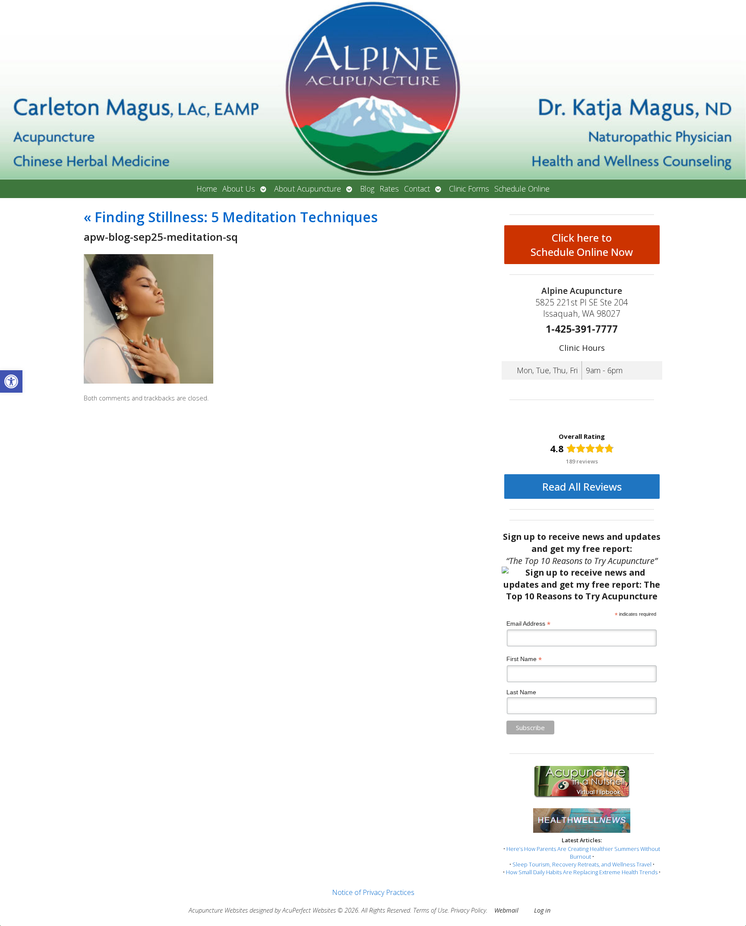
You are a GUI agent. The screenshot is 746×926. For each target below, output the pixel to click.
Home (206, 188)
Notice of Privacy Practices (373, 892)
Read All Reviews (582, 486)
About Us (238, 188)
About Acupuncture (307, 188)
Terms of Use (430, 910)
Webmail (506, 910)
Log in (542, 910)
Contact (417, 188)
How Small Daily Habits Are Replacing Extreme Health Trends (581, 872)
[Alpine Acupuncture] (373, 90)
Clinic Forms (469, 188)
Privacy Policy (468, 910)
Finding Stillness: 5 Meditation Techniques (231, 217)
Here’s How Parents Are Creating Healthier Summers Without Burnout (583, 852)
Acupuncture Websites (218, 910)
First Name (524, 659)
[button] (11, 381)
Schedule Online (522, 188)
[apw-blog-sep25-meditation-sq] (148, 381)
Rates (389, 188)
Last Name (521, 692)
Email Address (528, 624)
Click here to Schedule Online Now (582, 244)
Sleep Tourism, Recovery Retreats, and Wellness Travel (581, 864)
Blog (367, 188)
